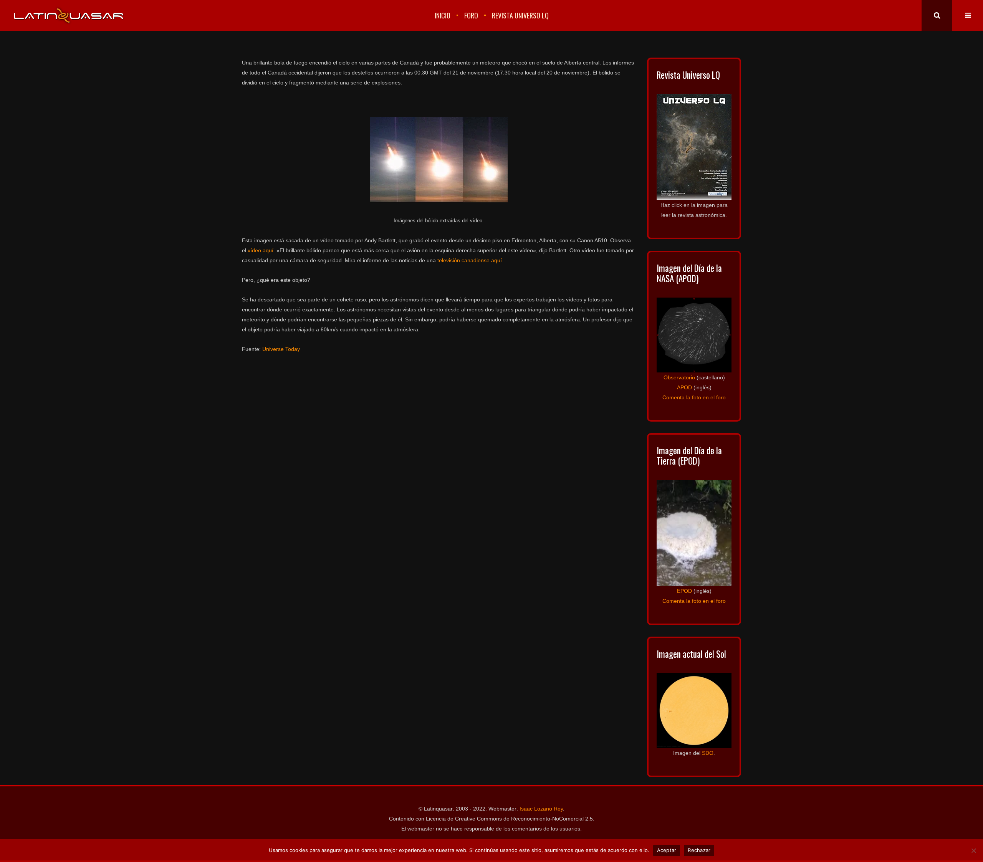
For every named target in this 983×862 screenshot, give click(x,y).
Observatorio (679, 377)
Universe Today (281, 349)
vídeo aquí (260, 250)
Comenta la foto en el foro (694, 397)
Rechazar (699, 850)
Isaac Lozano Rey (541, 809)
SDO (707, 753)
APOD (684, 387)
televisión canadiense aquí (469, 260)
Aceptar (667, 850)
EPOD (684, 591)
